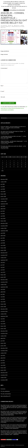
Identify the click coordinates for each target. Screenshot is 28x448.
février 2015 (3, 326)
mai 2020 (3, 186)
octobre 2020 (3, 181)
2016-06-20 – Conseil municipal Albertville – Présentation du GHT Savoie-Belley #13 (12, 26)
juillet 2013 (3, 357)
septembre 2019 (4, 203)
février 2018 (3, 247)
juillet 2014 (3, 338)
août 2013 (3, 355)
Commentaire (4, 68)
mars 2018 (3, 245)
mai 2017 (3, 267)
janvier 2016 (3, 306)
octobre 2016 (3, 284)
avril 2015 (3, 321)
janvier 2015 (3, 328)
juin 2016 (3, 294)
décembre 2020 (4, 179)
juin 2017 (3, 265)
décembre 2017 (4, 252)
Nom (2, 85)
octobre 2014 (3, 335)
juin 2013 (3, 360)
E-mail (2, 91)
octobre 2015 (3, 313)
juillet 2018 (3, 235)
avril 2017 (3, 269)
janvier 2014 (3, 345)
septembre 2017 (4, 260)
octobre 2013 (3, 353)
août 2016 (3, 289)
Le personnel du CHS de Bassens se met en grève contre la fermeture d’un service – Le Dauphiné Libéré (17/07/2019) (13, 421)
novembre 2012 (4, 375)
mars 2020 (3, 191)
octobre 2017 (3, 257)
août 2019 (3, 206)
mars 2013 (3, 365)
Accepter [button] (6, 10)
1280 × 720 (11, 25)
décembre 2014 (4, 331)
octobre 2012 (3, 377)
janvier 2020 (3, 196)
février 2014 (3, 343)
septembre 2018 (4, 230)
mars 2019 (3, 218)
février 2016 (3, 304)
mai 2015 (3, 318)
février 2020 (3, 194)
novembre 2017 (4, 255)
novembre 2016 (4, 282)
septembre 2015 (4, 316)
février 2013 (3, 367)
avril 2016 (3, 299)
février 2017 (3, 274)
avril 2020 (3, 189)
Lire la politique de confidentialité (17, 10)
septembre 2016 (4, 287)
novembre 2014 (4, 333)
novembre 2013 (4, 350)
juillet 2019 (3, 208)
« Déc (2, 170)
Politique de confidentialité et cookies (7, 445)
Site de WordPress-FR (5, 396)
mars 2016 (3, 301)
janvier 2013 (3, 370)
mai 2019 (3, 213)
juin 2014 (3, 340)
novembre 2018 (4, 225)
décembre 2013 (4, 348)
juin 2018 (3, 238)
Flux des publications (5, 391)
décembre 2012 (4, 372)
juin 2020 (3, 184)
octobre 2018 (3, 228)
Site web (3, 97)
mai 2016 (3, 296)
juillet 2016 (3, 291)
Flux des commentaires (6, 393)
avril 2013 (3, 362)
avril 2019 (3, 216)
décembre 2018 (4, 223)
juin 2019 (3, 211)
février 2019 (3, 220)
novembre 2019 (4, 198)
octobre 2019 (3, 201)
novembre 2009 (4, 380)
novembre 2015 (4, 311)
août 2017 (3, 262)
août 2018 (3, 233)
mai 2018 (3, 240)
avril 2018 (3, 243)
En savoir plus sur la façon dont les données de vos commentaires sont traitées (14, 108)
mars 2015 (3, 323)
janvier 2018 (3, 250)
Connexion (3, 388)
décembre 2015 (4, 309)
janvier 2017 (3, 277)
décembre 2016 (4, 279)
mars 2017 (3, 272)
